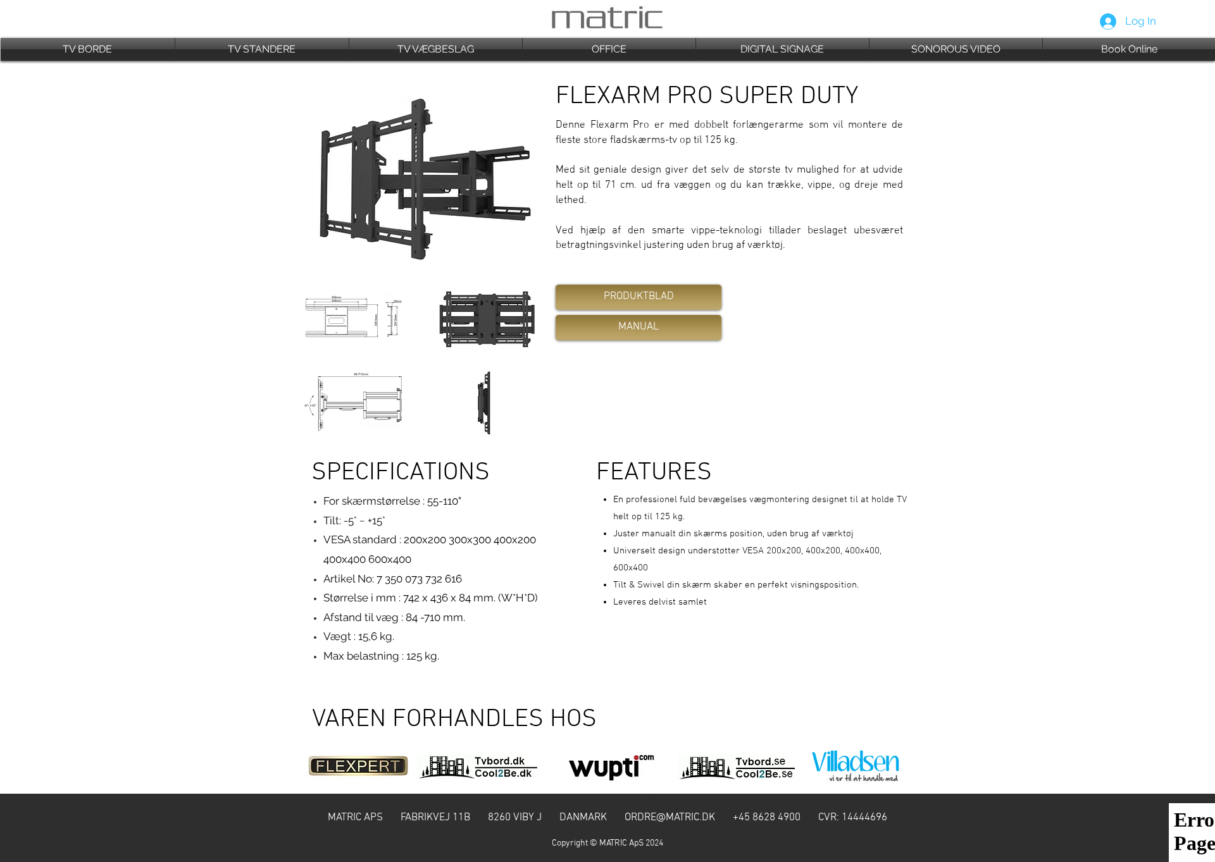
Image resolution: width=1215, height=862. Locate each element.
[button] (88, 49)
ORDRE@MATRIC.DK (670, 817)
